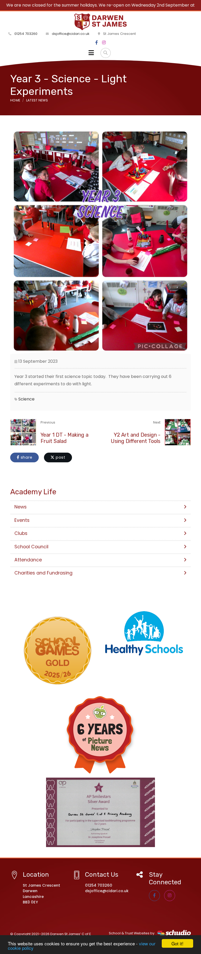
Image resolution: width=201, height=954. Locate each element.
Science (26, 399)
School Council (31, 547)
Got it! (177, 943)
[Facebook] (96, 42)
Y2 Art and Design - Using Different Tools (135, 438)
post (59, 457)
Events (22, 520)
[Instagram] (104, 42)
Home (15, 100)
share (25, 457)
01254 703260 (25, 33)
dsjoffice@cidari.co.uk (71, 33)
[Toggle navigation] (91, 53)
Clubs (20, 533)
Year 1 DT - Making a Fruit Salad (64, 438)
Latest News (37, 100)
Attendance (28, 560)
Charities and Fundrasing (43, 573)
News (20, 507)
